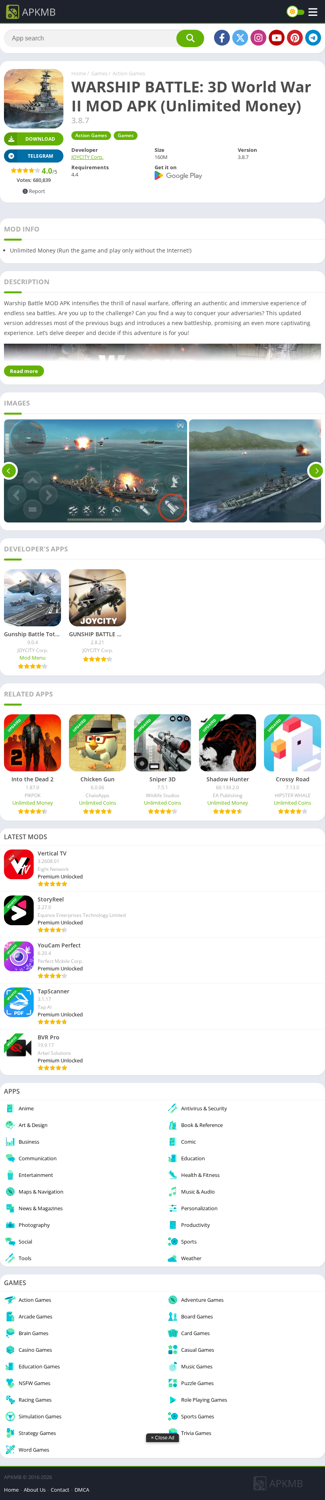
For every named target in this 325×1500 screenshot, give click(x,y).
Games (99, 73)
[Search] (190, 38)
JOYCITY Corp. (87, 157)
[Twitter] (240, 38)
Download (40, 139)
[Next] (316, 470)
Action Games (129, 73)
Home (78, 73)
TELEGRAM (40, 156)
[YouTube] (277, 38)
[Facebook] (222, 38)
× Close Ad (162, 1438)
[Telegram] (313, 38)
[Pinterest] (295, 38)
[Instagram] (258, 38)
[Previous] (9, 470)
